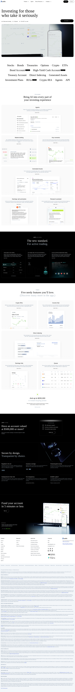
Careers (17, 544)
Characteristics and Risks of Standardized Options (40, 609)
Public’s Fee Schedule (20, 546)
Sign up (71, 1)
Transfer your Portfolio (35, 549)
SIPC (38, 606)
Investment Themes (34, 542)
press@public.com (51, 546)
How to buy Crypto (59, 565)
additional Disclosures (5, 619)
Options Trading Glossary (35, 547)
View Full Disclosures (4, 688)
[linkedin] (48, 550)
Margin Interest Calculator (35, 553)
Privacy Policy (8, 565)
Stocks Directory (41, 565)
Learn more (33, 596)
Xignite (25, 662)
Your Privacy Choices (14, 565)
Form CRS (15, 578)
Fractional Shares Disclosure (29, 565)
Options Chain (52, 565)
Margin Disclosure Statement (5, 616)
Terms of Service (21, 565)
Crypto (2, 544)
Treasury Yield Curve (34, 551)
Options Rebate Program (34, 611)
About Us (18, 540)
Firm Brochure (11, 578)
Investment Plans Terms (50, 646)
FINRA (35, 606)
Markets (36, 565)
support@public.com (51, 544)
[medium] (50, 550)
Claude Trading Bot (66, 565)
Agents (32, 1)
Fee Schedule (21, 578)
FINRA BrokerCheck (63, 672)
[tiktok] (52, 550)
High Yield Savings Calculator (36, 555)
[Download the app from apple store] (52, 554)
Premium (2, 558)
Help (48, 540)
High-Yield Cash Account (5, 556)
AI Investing (71, 565)
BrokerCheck (23, 607)
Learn (17, 542)
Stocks (2, 540)
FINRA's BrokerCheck (66, 541)
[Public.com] (3, 2)
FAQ (48, 542)
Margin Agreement (13, 616)
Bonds (2, 551)
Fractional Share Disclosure (34, 642)
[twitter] (48, 548)
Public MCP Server (34, 540)
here (13, 622)
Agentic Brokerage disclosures (14, 653)
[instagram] (50, 548)
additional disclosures (43, 582)
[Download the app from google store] (52, 557)
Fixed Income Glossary (35, 546)
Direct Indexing (3, 553)
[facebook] (52, 548)
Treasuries (3, 555)
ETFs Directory (47, 565)
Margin (2, 549)
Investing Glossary (34, 544)
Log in (66, 1)
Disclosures (2, 565)
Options (2, 547)
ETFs (2, 542)
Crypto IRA (3, 546)
